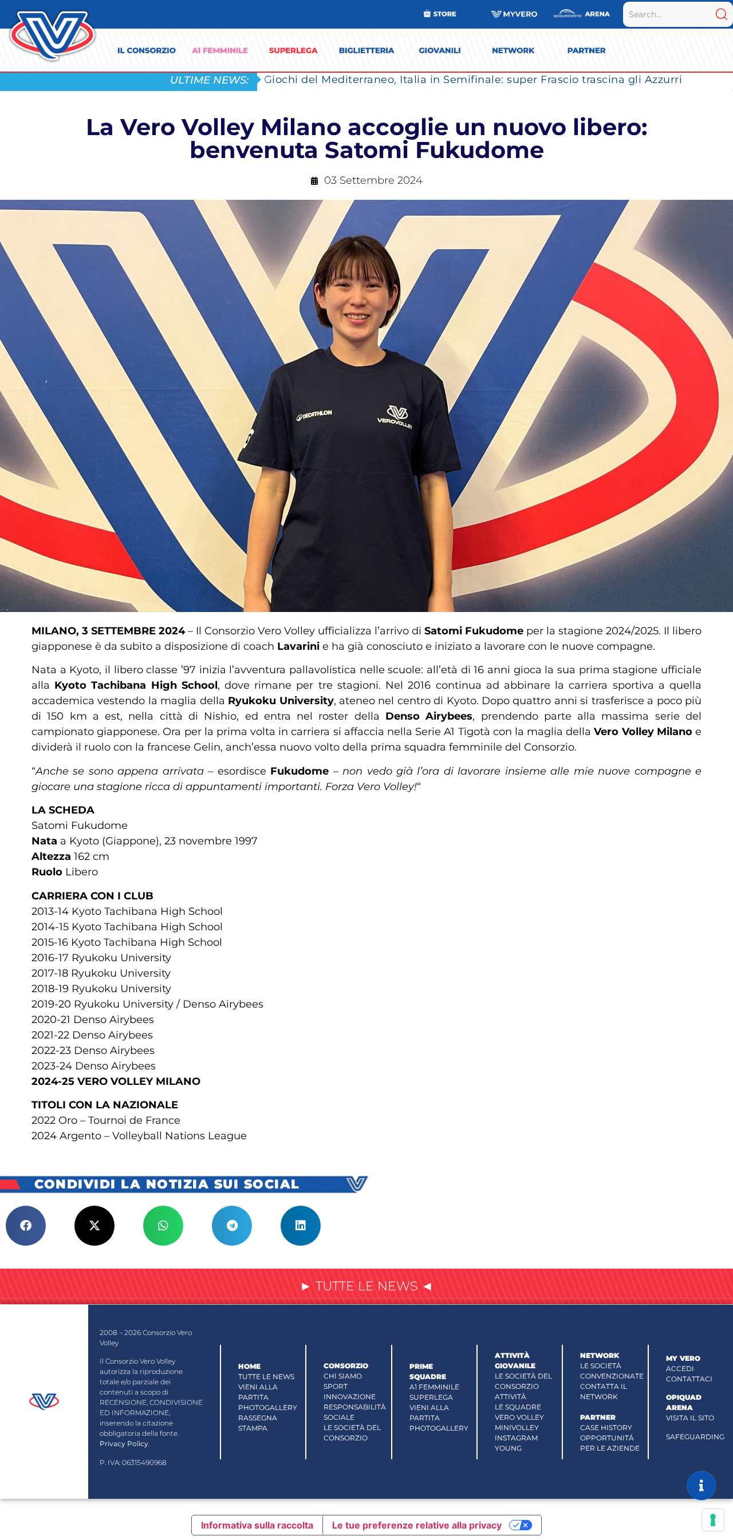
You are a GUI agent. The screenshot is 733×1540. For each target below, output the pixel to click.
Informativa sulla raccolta (257, 1525)
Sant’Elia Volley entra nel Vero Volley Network (388, 79)
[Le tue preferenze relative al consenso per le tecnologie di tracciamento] (713, 1520)
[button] (26, 1226)
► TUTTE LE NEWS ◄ (366, 1286)
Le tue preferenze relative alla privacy (417, 1525)
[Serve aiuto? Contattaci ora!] (701, 1485)
